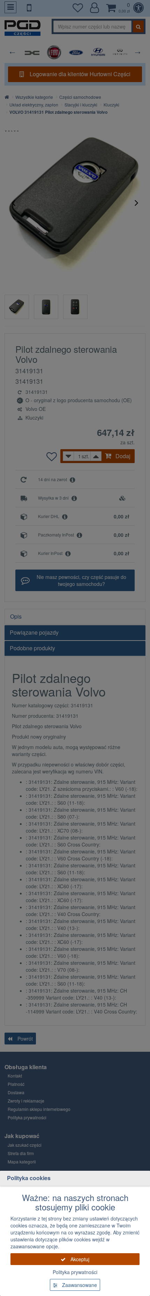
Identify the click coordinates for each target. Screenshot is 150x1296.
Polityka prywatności (75, 1272)
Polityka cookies (29, 1178)
